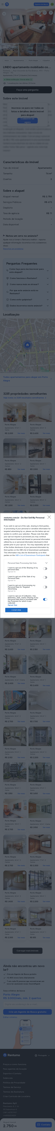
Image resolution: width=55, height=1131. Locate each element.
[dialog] (27, 565)
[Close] (50, 517)
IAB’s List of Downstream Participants (30, 555)
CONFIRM (16, 610)
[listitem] (27, 563)
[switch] (45, 568)
